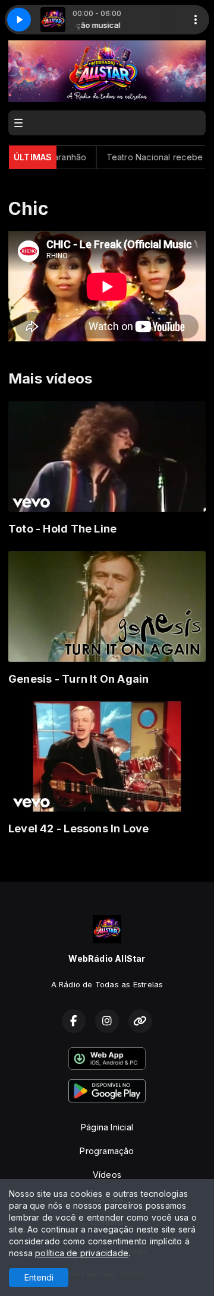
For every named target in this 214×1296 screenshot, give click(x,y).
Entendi (39, 1277)
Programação (107, 1151)
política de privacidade (81, 1253)
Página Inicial (107, 1127)
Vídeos (107, 1175)
